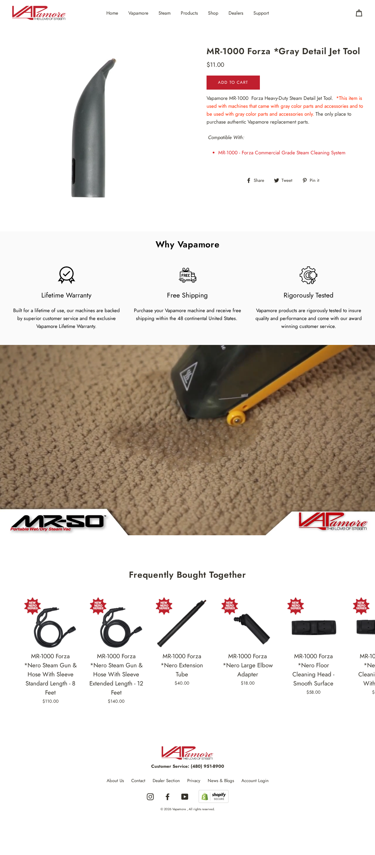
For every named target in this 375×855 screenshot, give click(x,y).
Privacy (193, 780)
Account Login (255, 780)
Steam (164, 13)
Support (261, 13)
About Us (115, 780)
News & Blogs (221, 780)
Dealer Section (166, 780)
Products (189, 13)
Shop (213, 13)
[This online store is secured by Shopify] (213, 797)
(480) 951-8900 (207, 766)
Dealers (236, 13)
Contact (138, 780)
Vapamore (138, 13)
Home (112, 13)
